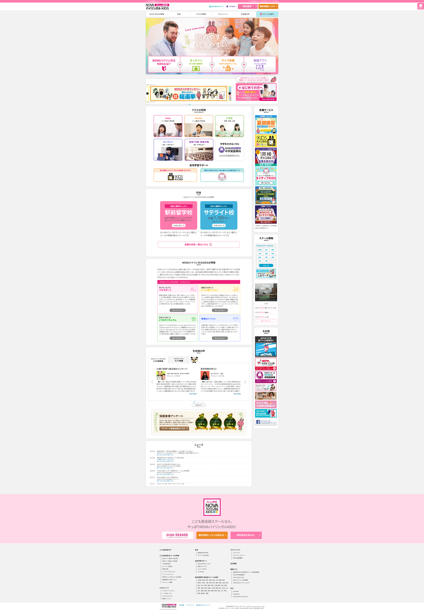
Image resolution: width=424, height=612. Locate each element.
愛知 (209, 585)
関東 (272, 250)
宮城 (210, 580)
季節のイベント (166, 599)
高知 (209, 591)
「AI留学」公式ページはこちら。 (165, 459)
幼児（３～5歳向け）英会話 (169, 561)
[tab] (187, 104)
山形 (217, 580)
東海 (272, 253)
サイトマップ (236, 553)
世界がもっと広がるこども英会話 (171, 577)
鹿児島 (203, 593)
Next (230, 93)
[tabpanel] (188, 93)
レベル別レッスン (167, 593)
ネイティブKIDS (202, 569)
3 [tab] (198, 401)
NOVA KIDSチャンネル (204, 564)
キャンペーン (223, 14)
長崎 (215, 591)
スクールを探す (268, 14)
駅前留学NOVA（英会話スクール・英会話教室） (246, 572)
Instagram (236, 594)
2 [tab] (196, 401)
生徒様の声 (245, 14)
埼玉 (203, 583)
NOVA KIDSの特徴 (157, 14)
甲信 (259, 253)
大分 (222, 591)
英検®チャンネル (202, 566)
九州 (259, 261)
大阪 (222, 585)
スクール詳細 (266, 296)
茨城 (210, 583)
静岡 (219, 585)
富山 (199, 585)
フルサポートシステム (168, 591)
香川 (199, 591)
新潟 (226, 583)
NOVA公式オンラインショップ (241, 583)
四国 (272, 257)
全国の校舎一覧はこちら (196, 244)
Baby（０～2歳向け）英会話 (170, 558)
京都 (225, 585)
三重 (215, 585)
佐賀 (219, 591)
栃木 (213, 583)
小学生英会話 (166, 564)
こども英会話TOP (165, 550)
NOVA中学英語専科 (239, 575)
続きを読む (193, 394)
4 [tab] (201, 401)
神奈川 (200, 583)
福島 (220, 580)
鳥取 (213, 588)
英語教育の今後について (169, 580)
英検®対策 (165, 569)
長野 (220, 583)
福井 (205, 585)
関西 (259, 257)
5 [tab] (203, 401)
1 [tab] (194, 401)
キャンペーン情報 (167, 582)
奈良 (205, 588)
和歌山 (210, 588)
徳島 (205, 591)
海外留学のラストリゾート (203, 605)
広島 (223, 588)
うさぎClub (201, 572)
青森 (203, 580)
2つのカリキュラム (167, 596)
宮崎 (199, 593)
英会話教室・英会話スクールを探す (207, 577)
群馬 (217, 583)
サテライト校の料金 (203, 555)
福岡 (212, 591)
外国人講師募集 (237, 558)
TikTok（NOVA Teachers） (240, 596)
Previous (147, 93)
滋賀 (199, 588)
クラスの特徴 (201, 14)
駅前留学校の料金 (203, 553)
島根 (217, 588)
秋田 (213, 580)
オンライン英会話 (167, 566)
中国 (266, 257)
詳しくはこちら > (178, 310)
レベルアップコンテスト (168, 572)
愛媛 (202, 591)
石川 (202, 585)
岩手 (207, 580)
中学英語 (232, 6)
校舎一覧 (266, 265)
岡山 (220, 588)
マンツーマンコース (167, 574)
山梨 (223, 583)
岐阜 (212, 585)
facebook (236, 591)
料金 (179, 14)
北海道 (260, 250)
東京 (223, 580)
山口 (226, 588)
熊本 (225, 591)
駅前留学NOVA (217, 6)
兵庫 (202, 588)
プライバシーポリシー (239, 555)
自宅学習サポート (201, 561)
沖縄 (266, 261)
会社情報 (233, 563)
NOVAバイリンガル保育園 (240, 580)
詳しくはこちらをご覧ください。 (165, 455)
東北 (266, 250)
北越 (266, 253)
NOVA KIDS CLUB (238, 577)
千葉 (207, 583)
